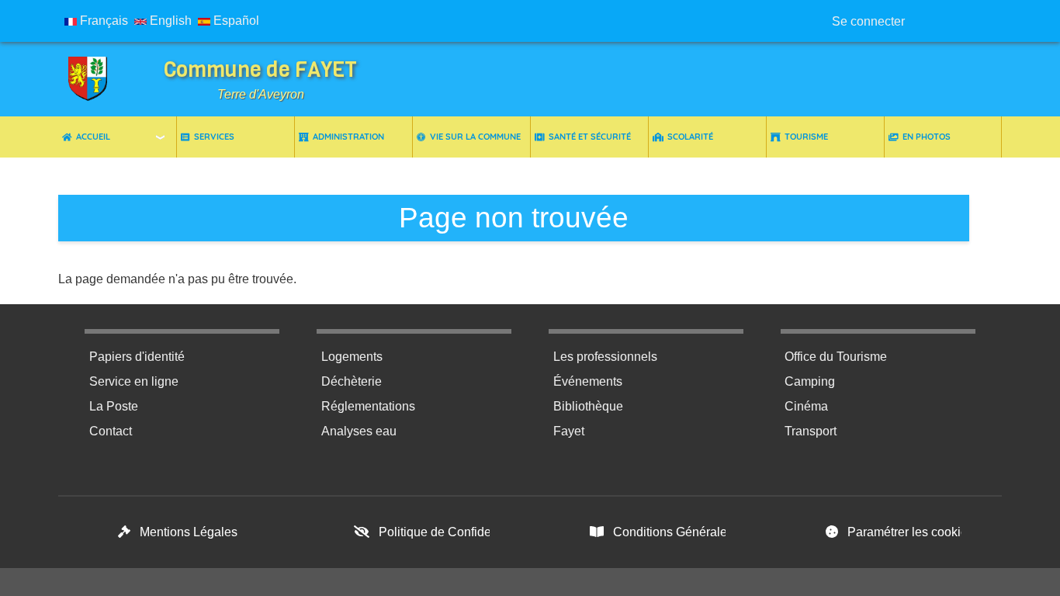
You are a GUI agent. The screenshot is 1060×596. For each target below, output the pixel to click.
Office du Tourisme (836, 356)
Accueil (93, 136)
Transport (811, 431)
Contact (110, 431)
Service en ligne (133, 381)
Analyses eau (359, 431)
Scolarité (690, 136)
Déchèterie (351, 381)
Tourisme (806, 136)
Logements (352, 356)
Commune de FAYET (260, 69)
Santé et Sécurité (590, 136)
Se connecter (868, 21)
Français (102, 20)
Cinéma (806, 406)
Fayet (568, 431)
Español (234, 20)
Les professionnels (605, 356)
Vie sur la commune (475, 136)
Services (214, 136)
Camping (810, 381)
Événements (587, 381)
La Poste (113, 406)
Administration (348, 136)
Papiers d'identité (137, 356)
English (169, 20)
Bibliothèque (588, 406)
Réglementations (368, 406)
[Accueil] (89, 79)
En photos (926, 136)
